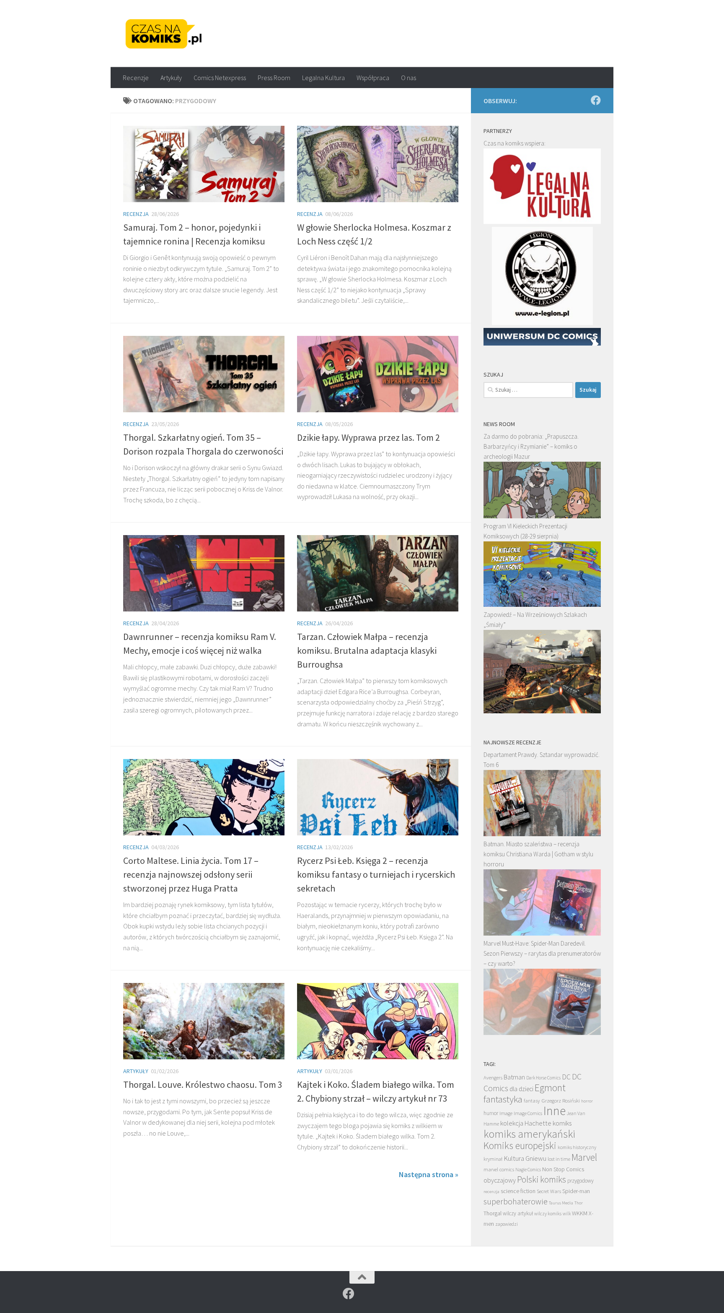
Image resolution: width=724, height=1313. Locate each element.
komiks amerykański (529, 1134)
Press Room (274, 77)
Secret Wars (549, 1191)
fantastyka (503, 1099)
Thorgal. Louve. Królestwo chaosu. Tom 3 (202, 1084)
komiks (562, 1123)
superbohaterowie (516, 1201)
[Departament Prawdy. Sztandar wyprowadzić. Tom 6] (542, 834)
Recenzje (136, 77)
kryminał (493, 1159)
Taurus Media (561, 1203)
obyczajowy (500, 1180)
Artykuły (171, 77)
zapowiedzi (506, 1224)
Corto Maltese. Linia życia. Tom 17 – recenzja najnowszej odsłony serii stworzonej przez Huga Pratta (191, 874)
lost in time (559, 1159)
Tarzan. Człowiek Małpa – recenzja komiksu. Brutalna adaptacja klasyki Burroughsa (367, 650)
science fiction (518, 1191)
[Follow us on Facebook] (596, 100)
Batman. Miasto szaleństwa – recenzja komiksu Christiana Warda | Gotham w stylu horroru (538, 854)
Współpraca (373, 77)
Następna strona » (428, 1174)
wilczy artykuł (518, 1213)
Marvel (584, 1157)
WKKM (579, 1213)
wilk (567, 1214)
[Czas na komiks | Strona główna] (163, 33)
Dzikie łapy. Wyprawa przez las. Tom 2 (368, 437)
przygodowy (580, 1180)
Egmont (550, 1087)
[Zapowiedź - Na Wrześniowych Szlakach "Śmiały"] (542, 711)
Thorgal (493, 1213)
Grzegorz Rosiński (560, 1100)
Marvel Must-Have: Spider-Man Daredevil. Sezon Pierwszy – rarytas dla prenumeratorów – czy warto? (542, 953)
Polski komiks (541, 1179)
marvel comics (499, 1169)
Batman (514, 1077)
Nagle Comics (528, 1170)
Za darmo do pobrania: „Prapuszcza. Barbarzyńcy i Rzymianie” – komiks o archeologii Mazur (531, 446)
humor (491, 1113)
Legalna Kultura (323, 77)
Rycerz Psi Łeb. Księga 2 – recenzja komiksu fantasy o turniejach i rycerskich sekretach (376, 874)
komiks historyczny (577, 1147)
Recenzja (136, 214)
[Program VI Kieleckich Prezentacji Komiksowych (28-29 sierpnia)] (542, 604)
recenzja (491, 1191)
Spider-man (576, 1191)
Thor (578, 1203)
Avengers (493, 1077)
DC (566, 1077)
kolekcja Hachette (525, 1123)
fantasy (532, 1100)
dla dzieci (521, 1089)
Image (505, 1113)
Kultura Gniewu (525, 1158)
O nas (408, 77)
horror (587, 1101)
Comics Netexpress (220, 77)
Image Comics (528, 1113)
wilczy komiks (547, 1214)
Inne (554, 1110)
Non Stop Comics (563, 1169)
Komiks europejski (520, 1145)
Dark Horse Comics (543, 1078)
